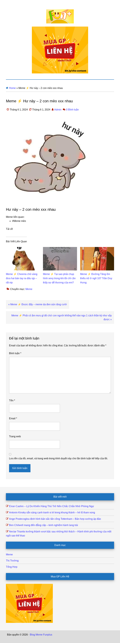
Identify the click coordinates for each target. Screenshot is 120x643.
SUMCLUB (106, 634)
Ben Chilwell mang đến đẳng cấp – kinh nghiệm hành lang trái (43, 525)
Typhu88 (48, 638)
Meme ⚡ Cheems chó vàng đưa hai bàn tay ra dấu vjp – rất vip (21, 278)
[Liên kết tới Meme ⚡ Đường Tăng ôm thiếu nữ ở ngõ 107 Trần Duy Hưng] (97, 249)
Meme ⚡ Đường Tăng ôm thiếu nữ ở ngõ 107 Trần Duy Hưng (96, 278)
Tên (12, 400)
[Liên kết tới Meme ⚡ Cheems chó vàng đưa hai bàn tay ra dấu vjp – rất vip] (23, 249)
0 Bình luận (72, 109)
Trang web (15, 436)
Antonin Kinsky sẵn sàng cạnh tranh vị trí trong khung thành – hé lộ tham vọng (52, 512)
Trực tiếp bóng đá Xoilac (72, 634)
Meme (28, 289)
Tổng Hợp (11, 567)
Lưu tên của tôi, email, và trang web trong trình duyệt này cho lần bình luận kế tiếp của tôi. (58, 458)
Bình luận (15, 353)
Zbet (55, 634)
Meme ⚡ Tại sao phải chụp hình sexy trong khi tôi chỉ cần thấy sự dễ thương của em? (59, 278)
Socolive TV (93, 634)
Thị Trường (12, 560)
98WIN (63, 638)
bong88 (72, 638)
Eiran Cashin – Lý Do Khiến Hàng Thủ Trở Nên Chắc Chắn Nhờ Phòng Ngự (51, 506)
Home (12, 88)
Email (13, 418)
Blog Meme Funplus (60, 16)
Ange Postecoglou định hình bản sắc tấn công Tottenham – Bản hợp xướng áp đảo (55, 519)
